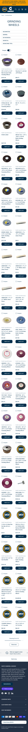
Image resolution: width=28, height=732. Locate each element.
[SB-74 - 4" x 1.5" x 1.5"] (21, 93)
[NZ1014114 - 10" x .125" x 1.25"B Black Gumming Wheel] (6, 190)
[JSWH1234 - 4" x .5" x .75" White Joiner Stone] (21, 256)
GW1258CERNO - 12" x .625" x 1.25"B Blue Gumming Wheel (21, 461)
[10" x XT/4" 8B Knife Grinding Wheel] (21, 548)
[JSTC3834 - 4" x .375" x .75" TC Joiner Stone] (21, 288)
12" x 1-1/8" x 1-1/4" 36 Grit (20, 624)
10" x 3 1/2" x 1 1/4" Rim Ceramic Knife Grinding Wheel (6, 72)
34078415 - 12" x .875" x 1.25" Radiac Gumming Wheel (6, 428)
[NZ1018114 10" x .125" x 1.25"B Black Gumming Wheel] (21, 159)
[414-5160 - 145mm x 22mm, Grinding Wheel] (6, 385)
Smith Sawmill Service (9, 727)
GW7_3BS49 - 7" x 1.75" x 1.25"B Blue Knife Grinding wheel (21, 332)
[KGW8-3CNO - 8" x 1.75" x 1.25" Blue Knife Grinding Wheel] (6, 222)
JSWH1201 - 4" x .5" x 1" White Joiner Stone (6, 299)
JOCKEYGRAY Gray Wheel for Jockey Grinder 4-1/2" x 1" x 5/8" (6, 592)
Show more (14, 644)
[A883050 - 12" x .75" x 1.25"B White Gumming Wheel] (6, 353)
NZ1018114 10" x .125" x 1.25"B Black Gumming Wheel (21, 170)
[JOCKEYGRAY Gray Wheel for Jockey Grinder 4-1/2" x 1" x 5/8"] (6, 580)
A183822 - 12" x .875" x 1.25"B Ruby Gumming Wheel (6, 494)
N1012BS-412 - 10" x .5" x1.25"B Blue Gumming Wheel (21, 202)
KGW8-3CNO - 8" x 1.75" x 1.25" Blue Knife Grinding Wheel (6, 234)
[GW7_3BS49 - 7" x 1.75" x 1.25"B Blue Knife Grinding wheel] (21, 320)
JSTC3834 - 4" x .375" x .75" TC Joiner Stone (20, 299)
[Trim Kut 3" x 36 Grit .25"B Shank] (21, 61)
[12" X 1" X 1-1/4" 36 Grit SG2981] (6, 548)
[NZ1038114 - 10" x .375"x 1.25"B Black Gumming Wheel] (6, 159)
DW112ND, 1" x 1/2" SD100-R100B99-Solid (20, 494)
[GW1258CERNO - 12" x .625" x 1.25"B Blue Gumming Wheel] (21, 449)
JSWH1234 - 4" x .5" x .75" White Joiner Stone (21, 267)
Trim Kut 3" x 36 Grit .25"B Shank (21, 71)
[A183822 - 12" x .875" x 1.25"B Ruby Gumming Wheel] (6, 483)
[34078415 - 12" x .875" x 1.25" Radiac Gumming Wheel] (6, 417)
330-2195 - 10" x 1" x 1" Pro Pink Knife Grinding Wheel (21, 428)
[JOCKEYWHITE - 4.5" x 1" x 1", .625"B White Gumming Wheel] (6, 320)
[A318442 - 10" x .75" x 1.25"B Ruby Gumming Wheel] (21, 353)
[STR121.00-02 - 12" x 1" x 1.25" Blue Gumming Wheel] (6, 93)
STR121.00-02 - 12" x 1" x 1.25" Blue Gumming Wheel (6, 104)
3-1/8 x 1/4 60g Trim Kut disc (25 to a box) (6, 526)
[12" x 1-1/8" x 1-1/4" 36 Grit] (21, 614)
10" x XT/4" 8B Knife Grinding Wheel (19, 559)
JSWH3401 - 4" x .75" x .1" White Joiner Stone (6, 267)
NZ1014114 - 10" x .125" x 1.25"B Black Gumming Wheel (6, 202)
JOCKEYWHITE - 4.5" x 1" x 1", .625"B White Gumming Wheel (6, 332)
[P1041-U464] (6, 125)
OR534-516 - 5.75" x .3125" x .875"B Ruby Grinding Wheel (21, 137)
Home (2, 15)
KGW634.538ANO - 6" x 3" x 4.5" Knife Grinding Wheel (6, 460)
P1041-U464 (4, 134)
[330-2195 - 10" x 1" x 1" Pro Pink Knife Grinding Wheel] (21, 417)
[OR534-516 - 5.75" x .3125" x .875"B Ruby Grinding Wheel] (21, 125)
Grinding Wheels (8, 15)
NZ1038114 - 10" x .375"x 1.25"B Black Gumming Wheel (6, 170)
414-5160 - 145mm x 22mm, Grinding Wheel (6, 396)
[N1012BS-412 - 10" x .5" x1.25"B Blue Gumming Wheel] (21, 190)
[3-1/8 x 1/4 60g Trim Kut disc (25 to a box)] (6, 514)
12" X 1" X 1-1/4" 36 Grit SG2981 (6, 558)
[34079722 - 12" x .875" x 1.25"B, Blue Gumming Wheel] (21, 385)
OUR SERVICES (7, 684)
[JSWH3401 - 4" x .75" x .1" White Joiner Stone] (6, 256)
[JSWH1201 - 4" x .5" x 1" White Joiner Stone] (6, 288)
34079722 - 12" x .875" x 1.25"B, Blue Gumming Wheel (21, 396)
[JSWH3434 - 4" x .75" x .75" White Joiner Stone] (21, 222)
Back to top (14, 659)
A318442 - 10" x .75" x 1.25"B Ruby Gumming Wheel (20, 364)
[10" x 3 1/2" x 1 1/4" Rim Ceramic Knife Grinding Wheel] (6, 61)
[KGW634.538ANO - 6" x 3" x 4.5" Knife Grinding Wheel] (6, 449)
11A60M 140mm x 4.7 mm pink (6, 624)
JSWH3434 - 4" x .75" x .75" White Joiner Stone (20, 233)
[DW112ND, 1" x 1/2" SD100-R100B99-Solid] (21, 483)
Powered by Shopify (4, 728)
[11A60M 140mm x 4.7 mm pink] (6, 614)
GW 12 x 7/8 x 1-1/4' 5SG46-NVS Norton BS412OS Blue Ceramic (20, 527)
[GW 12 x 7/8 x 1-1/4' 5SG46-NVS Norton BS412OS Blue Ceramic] (21, 514)
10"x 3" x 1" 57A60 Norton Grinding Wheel (20, 591)
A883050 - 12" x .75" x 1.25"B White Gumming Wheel (6, 364)
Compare (4, 50)
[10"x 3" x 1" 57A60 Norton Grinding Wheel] (21, 580)
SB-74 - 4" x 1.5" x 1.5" (20, 103)
